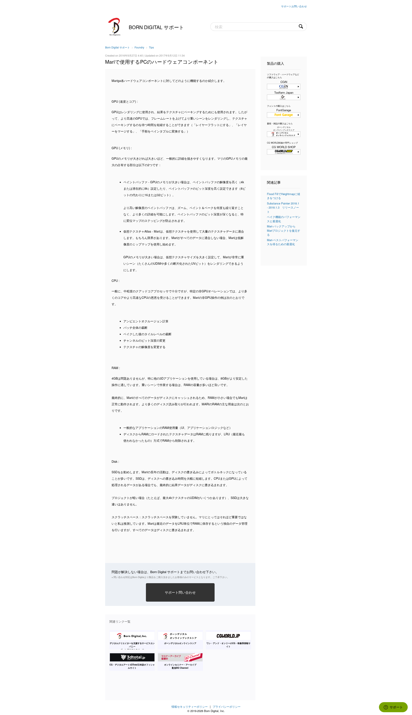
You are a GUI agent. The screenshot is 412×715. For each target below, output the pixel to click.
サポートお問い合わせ (294, 6)
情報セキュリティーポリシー (189, 706)
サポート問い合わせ (180, 592)
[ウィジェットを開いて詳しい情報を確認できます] (393, 707)
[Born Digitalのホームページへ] (114, 26)
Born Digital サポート (156, 27)
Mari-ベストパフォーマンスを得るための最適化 (282, 242)
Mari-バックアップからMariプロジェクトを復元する (283, 230)
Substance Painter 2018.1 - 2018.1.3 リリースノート (283, 207)
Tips (151, 47)
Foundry (139, 47)
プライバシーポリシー (227, 706)
